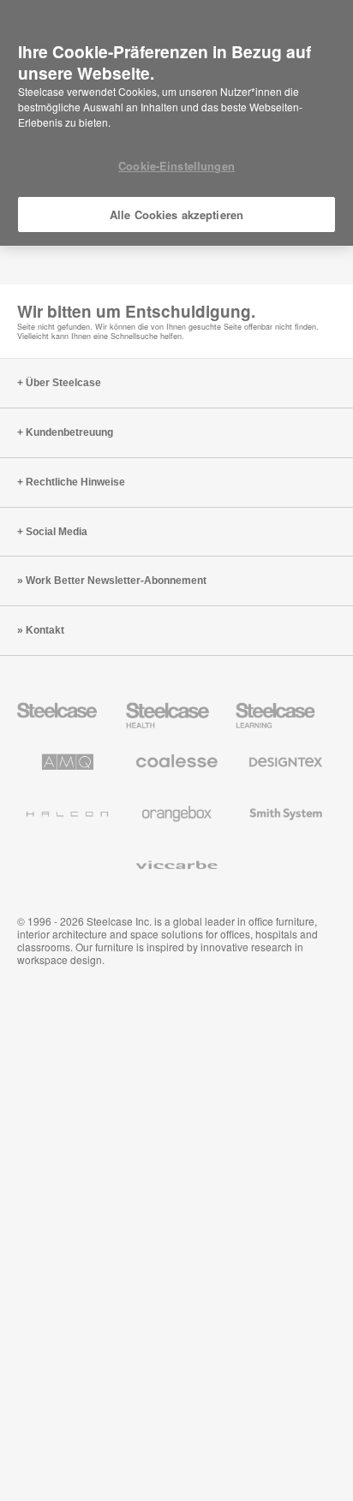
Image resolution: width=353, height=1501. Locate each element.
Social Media (56, 532)
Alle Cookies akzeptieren (176, 214)
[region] (176, 123)
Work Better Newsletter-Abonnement (116, 581)
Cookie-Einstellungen (176, 166)
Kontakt (45, 630)
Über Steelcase (63, 383)
